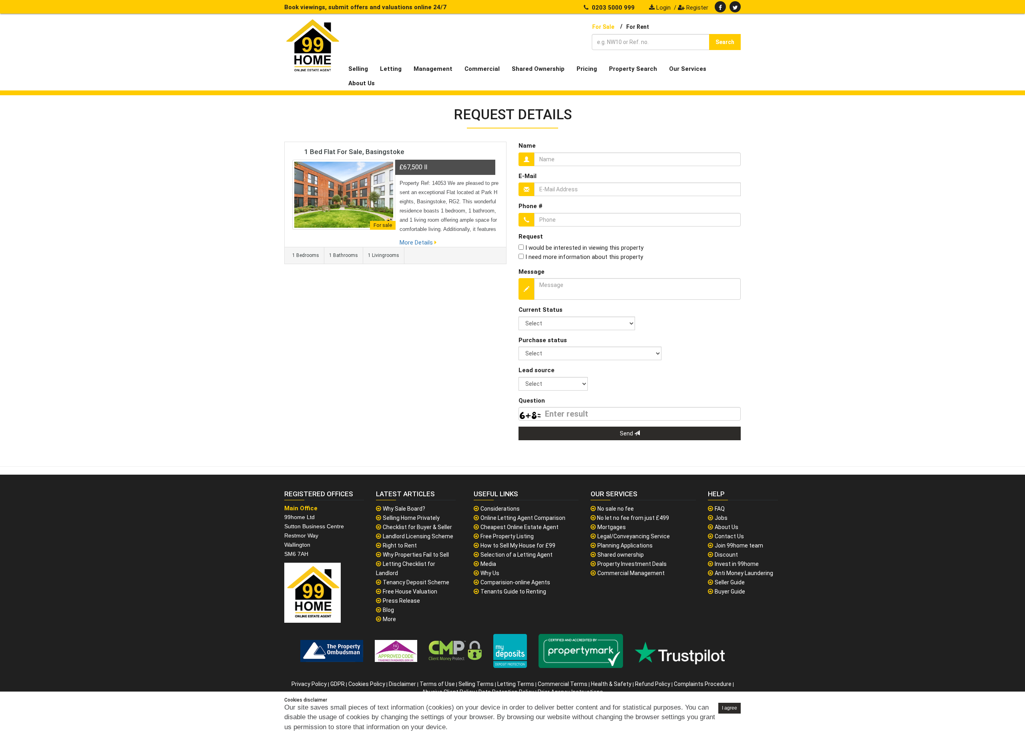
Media (488, 564)
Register (696, 7)
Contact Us (729, 536)
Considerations (500, 508)
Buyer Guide (730, 591)
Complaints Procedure (703, 684)
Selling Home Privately (411, 518)
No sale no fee (615, 508)
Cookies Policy (366, 684)
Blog (388, 610)
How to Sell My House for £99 (517, 545)
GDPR (337, 684)
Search (724, 42)
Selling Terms (476, 684)
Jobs (721, 518)
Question (532, 400)
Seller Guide (730, 582)
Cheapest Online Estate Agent (519, 527)
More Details (417, 242)
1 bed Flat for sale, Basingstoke (354, 152)
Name (527, 145)
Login (663, 7)
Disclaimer (402, 684)
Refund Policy (652, 684)
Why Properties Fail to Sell (416, 554)
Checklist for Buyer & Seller (417, 527)
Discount (726, 554)
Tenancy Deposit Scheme (416, 582)
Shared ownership (620, 554)
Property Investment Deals (632, 564)
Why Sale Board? (404, 508)
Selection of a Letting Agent (516, 554)
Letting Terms (515, 684)
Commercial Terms (562, 684)
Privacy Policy (309, 684)
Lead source (537, 370)
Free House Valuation (410, 591)
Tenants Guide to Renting (513, 591)
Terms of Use (437, 684)
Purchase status (543, 340)
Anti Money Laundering (744, 573)
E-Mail (528, 176)
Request (531, 236)
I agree (729, 708)
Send (627, 433)
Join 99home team (739, 545)
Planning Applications (625, 545)
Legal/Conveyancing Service (633, 536)
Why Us (489, 573)
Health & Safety (611, 684)
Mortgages (611, 527)
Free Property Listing (507, 536)
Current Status (541, 309)
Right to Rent (400, 545)
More (389, 619)
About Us (726, 527)
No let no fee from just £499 (632, 518)
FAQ (720, 508)
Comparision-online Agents (515, 582)
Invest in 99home (737, 564)
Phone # (531, 206)
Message (532, 271)
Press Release (401, 601)
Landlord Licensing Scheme (418, 536)
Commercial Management (631, 573)
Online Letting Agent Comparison (522, 518)
